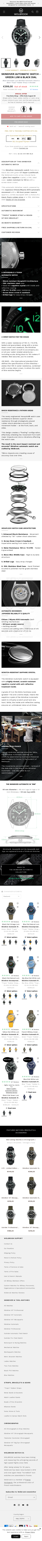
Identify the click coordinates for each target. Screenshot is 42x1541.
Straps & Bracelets (14, 1143)
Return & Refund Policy (12, 1258)
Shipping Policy (9, 1253)
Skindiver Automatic (11, 1324)
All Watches (8, 1305)
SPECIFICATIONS (9, 206)
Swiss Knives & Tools (12, 1411)
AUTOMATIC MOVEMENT (12, 211)
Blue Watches (9, 1375)
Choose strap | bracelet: (11, 109)
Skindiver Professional (12, 1329)
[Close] (40, 1529)
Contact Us (23, 148)
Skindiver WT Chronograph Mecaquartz (18, 1433)
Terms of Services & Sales (13, 1267)
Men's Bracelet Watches (13, 1356)
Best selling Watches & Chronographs (20, 1140)
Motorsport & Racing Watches (15, 1343)
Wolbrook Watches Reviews (14, 1293)
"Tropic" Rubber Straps (12, 1388)
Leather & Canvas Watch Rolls (15, 1416)
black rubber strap (12, 197)
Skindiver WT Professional (13, 1310)
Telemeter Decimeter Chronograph (17, 1438)
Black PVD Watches (11, 1370)
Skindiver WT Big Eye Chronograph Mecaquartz (17, 1444)
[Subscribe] (34, 1497)
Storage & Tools (29, 1143)
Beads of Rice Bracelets (13, 1402)
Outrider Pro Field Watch (13, 1338)
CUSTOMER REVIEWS (11, 232)
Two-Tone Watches (11, 1366)
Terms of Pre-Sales (11, 1271)
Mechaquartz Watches (12, 1352)
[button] (4, 12)
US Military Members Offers (14, 1281)
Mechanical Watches (11, 1347)
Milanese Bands (10, 1406)
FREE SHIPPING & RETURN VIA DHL (17, 227)
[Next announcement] (38, 3)
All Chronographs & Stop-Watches (17, 1429)
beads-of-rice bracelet (15, 200)
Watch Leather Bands (12, 1397)
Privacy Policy (9, 1262)
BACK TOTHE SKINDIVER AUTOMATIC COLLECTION (21, 870)
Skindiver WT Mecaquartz (13, 1319)
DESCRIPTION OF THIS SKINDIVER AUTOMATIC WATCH (16, 163)
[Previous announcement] (4, 3)
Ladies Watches (10, 1361)
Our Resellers (9, 1248)
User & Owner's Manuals (13, 1276)
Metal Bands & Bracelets (13, 1393)
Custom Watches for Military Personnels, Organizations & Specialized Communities (19, 1287)
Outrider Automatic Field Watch (16, 1333)
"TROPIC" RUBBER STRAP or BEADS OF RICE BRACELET (17, 216)
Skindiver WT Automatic (13, 1315)
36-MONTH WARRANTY (11, 223)
